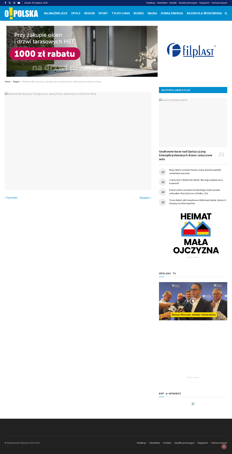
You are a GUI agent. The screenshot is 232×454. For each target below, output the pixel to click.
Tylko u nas (121, 13)
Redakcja (150, 3)
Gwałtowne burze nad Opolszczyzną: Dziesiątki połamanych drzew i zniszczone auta (185, 155)
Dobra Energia (172, 13)
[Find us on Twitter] (9, 3)
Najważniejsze (55, 13)
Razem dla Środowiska (204, 13)
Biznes (139, 13)
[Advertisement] (193, 351)
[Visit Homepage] (21, 13)
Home (7, 82)
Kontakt (173, 3)
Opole (76, 13)
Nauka (152, 13)
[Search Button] (226, 13)
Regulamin (204, 3)
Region (89, 13)
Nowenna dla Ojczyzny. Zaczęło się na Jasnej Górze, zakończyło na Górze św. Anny (61, 82)
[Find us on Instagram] (14, 3)
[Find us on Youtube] (19, 3)
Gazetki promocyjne (188, 3)
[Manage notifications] (224, 446)
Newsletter (162, 3)
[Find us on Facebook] (5, 3)
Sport (103, 13)
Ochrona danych (219, 3)
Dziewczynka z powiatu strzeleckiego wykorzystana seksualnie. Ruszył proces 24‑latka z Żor (194, 191)
